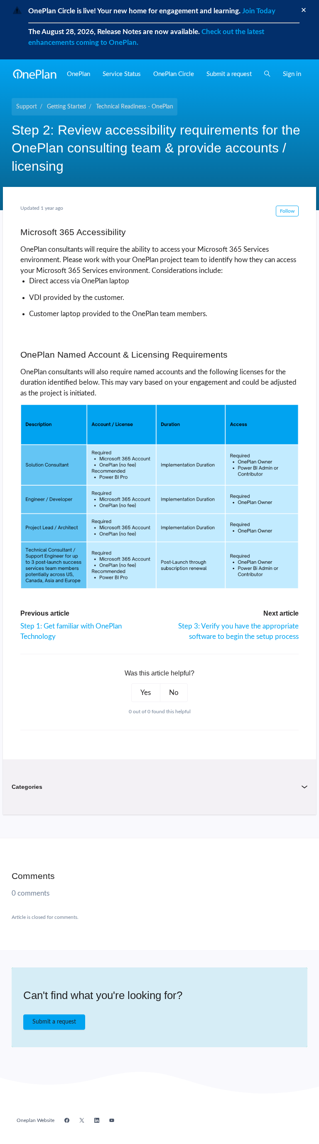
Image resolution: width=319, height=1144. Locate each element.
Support (26, 107)
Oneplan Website (35, 1120)
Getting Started (66, 107)
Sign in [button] (292, 74)
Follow (287, 211)
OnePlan (78, 74)
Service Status (122, 74)
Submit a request (229, 74)
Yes (145, 692)
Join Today (257, 11)
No (174, 692)
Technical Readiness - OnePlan (134, 107)
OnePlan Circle (173, 74)
